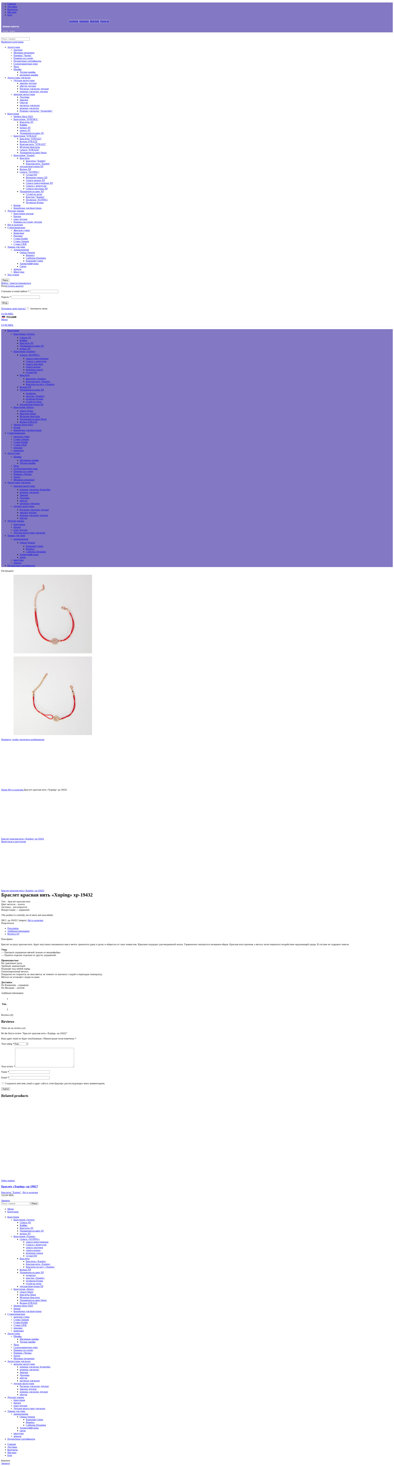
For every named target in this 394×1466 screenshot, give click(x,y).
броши (17, 427)
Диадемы (24, 97)
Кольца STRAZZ (28, 141)
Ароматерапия (21, 249)
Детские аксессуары (24, 80)
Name (5, 1072)
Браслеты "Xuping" (36, 161)
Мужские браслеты (30, 147)
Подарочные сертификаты (27, 61)
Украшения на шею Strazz (33, 152)
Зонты (17, 477)
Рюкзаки (18, 235)
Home (4, 789)
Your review (8, 1066)
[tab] (200, 928)
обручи (23, 500)
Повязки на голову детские (28, 222)
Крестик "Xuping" (35, 197)
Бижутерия (13, 113)
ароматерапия (21, 539)
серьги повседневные (37, 358)
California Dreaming (36, 258)
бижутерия (19, 524)
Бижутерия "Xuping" (24, 155)
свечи (23, 557)
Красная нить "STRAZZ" (33, 144)
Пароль (6, 297)
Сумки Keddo (21, 238)
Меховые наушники (24, 52)
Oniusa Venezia (27, 252)
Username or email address (15, 291)
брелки (17, 527)
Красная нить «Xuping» (38, 381)
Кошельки (19, 233)
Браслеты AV (27, 122)
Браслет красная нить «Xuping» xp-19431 (22, 838)
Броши (17, 205)
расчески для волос (30, 105)
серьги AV (25, 130)
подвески (31, 393)
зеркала (17, 269)
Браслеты (25, 158)
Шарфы (18, 69)
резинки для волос (29, 108)
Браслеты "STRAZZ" (31, 138)
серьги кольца (33, 367)
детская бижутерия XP (31, 166)
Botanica (30, 255)
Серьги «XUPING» (30, 355)
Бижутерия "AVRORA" (26, 119)
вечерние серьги (34, 369)
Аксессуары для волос (19, 77)
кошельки (19, 450)
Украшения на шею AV (32, 133)
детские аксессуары (24, 506)
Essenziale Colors (34, 260)
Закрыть (5, 1200)
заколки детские (28, 83)
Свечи (23, 266)
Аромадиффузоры (29, 263)
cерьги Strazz (26, 410)
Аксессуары (13, 47)
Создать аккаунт (15, 286)
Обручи (24, 102)
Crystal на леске (34, 194)
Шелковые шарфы (29, 460)
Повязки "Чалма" (23, 55)
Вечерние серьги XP (36, 177)
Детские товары (15, 211)
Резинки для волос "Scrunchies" (36, 111)
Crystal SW (31, 174)
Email (5, 1077)
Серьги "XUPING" (30, 172)
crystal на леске (34, 401)
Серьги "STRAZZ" (30, 149)
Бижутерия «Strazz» (24, 407)
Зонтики (18, 50)
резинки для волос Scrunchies (35, 489)
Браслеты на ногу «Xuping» (40, 384)
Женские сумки (22, 230)
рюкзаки (18, 447)
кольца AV (25, 127)
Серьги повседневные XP (39, 183)
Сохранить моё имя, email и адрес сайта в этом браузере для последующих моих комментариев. (55, 1083)
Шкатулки (19, 272)
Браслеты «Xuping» (36, 378)
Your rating (7, 1043)
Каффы (23, 124)
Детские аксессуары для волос (29, 532)
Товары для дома (16, 247)
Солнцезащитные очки (26, 63)
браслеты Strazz (28, 413)
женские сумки (22, 436)
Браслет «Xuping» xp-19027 (19, 1186)
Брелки (17, 216)
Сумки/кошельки (16, 227)
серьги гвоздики (34, 364)
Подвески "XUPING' (37, 199)
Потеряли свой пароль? (13, 308)
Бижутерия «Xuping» (25, 351)
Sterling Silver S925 (23, 116)
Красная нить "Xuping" (38, 163)
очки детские (20, 219)
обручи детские (28, 86)
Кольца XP (25, 169)
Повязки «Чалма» (23, 474)
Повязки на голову (23, 58)
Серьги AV (25, 337)
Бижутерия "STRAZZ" (25, 136)
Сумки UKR (20, 244)
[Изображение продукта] (197, 1177)
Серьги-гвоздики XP (37, 188)
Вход (4, 303)
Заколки (24, 100)
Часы (16, 66)
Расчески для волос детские (34, 88)
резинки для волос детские (34, 91)
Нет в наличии (15, 224)
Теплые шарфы (28, 72)
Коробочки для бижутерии (28, 208)
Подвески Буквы (35, 202)
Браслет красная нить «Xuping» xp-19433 (22, 890)
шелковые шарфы (29, 75)
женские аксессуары (24, 94)
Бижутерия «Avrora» (24, 334)
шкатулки (19, 560)
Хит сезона (13, 274)
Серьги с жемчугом (36, 186)
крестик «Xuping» (35, 396)
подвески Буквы (34, 399)
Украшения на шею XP (32, 191)
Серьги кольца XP (35, 180)
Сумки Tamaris (21, 241)
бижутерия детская (23, 213)
